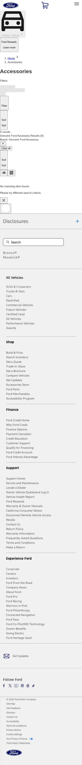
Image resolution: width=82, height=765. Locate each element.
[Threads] (27, 685)
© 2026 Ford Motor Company (21, 699)
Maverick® (11, 257)
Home (11, 58)
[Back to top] (5, 208)
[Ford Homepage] (14, 755)
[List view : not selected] (4, 173)
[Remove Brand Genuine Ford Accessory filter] (3, 143)
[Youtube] (16, 685)
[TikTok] (33, 685)
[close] (4, 200)
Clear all (6, 148)
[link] (10, 704)
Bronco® (10, 253)
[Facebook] (4, 685)
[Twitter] (10, 685)
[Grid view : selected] (11, 173)
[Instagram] (22, 685)
